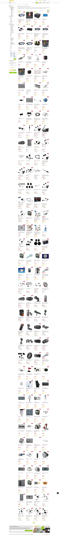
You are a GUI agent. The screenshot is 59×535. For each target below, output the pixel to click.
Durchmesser (21, 247)
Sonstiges (37, 134)
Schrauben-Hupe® (12, 67)
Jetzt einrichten (12, 72)
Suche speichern (19, 10)
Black (44, 162)
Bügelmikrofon (37, 290)
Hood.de (11, 0)
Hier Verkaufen (12, 61)
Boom (36, 246)
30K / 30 (47, 219)
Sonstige (12, 15)
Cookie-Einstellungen (26, 534)
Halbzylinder (38, 219)
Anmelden (29, 530)
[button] (49, 0)
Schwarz (37, 105)
